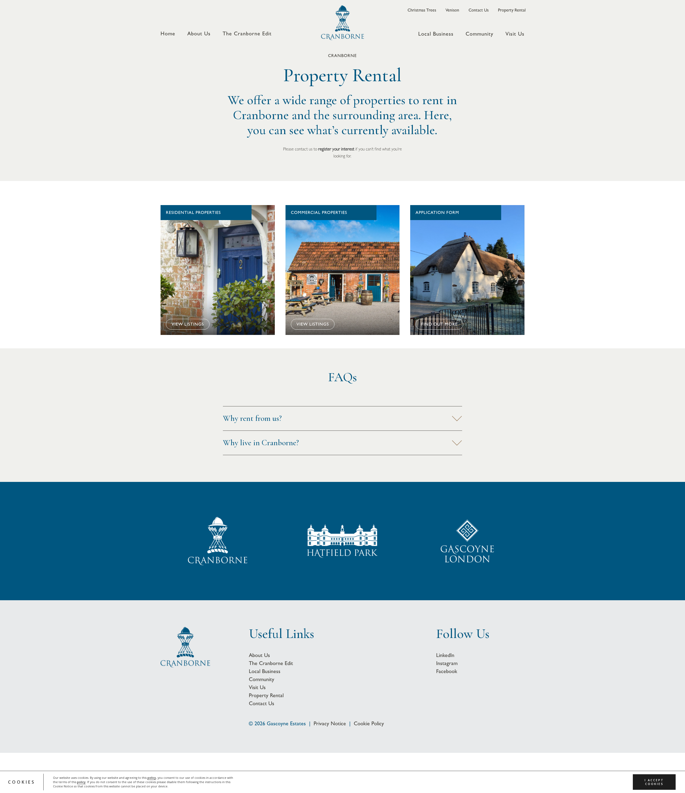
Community (479, 34)
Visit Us (514, 34)
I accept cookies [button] (654, 782)
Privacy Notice (330, 723)
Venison (452, 10)
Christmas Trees (422, 10)
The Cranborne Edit (247, 34)
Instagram (447, 663)
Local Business (436, 34)
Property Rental (512, 10)
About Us (199, 34)
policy (151, 778)
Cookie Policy (369, 723)
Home (168, 34)
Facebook (446, 671)
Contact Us (479, 10)
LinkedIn (445, 655)
